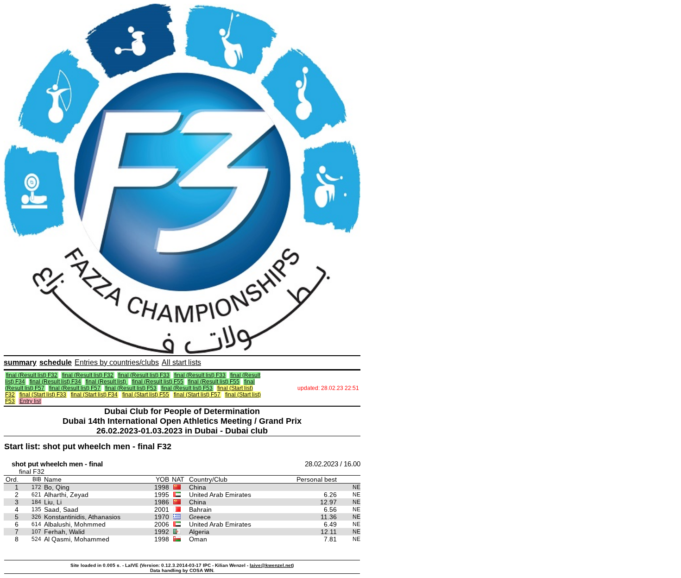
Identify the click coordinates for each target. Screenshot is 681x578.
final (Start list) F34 (94, 394)
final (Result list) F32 (31, 375)
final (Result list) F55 (157, 381)
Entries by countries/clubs (117, 362)
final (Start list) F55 (145, 394)
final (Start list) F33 (42, 394)
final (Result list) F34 (55, 381)
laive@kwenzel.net (271, 565)
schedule (55, 362)
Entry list (30, 401)
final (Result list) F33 (144, 375)
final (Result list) (106, 381)
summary (20, 362)
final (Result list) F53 (131, 388)
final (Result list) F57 (75, 388)
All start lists (181, 362)
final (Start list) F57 (197, 394)
